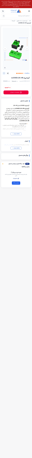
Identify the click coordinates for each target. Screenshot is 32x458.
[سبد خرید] (3, 11)
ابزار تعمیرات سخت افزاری (22, 21)
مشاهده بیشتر (17, 134)
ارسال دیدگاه (16, 183)
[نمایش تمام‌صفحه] (4, 67)
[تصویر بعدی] (5, 48)
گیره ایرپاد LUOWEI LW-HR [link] (24, 23)
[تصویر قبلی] (27, 48)
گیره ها (13, 21)
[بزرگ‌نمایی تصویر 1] (16, 49)
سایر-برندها (14, 81)
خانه (30, 21)
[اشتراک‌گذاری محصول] (7, 73)
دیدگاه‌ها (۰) (27, 73)
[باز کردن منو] (29, 11)
